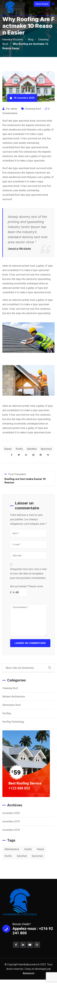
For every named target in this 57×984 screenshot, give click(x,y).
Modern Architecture (13, 696)
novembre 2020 (11, 813)
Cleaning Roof (33, 108)
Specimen (46, 448)
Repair (8, 448)
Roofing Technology (13, 721)
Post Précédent (17, 474)
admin (13, 108)
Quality (28, 849)
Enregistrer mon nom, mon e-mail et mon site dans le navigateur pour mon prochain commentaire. (28, 573)
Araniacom (28, 973)
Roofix (19, 448)
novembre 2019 (11, 821)
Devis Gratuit (42, 4)
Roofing (6, 713)
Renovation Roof (11, 704)
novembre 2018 (11, 829)
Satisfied (32, 448)
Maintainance (12, 849)
